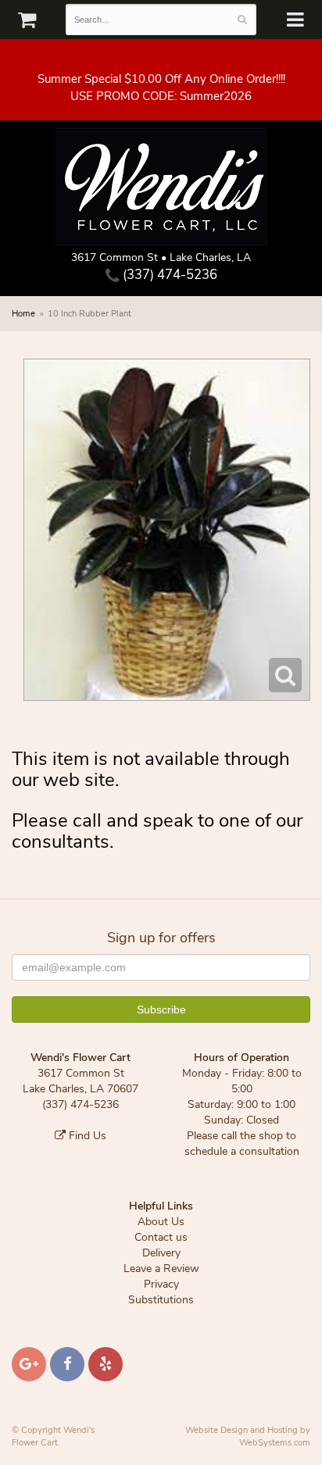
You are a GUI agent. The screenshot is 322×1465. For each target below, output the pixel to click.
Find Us (86, 1135)
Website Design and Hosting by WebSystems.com (247, 1436)
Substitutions (161, 1299)
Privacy (161, 1284)
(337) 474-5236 (168, 275)
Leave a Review (161, 1268)
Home (23, 314)
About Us (161, 1221)
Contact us (161, 1237)
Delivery (161, 1252)
